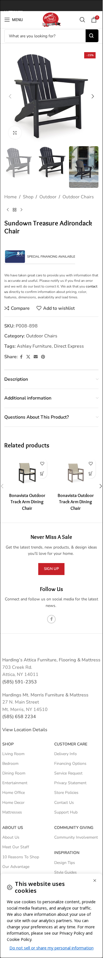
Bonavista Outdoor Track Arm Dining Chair (27, 502)
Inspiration (66, 852)
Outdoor (47, 197)
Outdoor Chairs (78, 197)
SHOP (8, 744)
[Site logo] (51, 19)
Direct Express (69, 346)
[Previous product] (7, 210)
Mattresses (12, 812)
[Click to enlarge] (15, 132)
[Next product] (21, 210)
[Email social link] (35, 357)
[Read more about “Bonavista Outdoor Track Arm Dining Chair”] (42, 473)
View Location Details (25, 730)
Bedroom (10, 763)
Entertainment (14, 783)
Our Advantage (15, 866)
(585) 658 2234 (19, 717)
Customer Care (70, 744)
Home (10, 197)
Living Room (13, 754)
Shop (28, 197)
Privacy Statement (70, 783)
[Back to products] (14, 210)
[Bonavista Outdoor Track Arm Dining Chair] (27, 473)
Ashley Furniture (34, 346)
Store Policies (66, 792)
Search (92, 35)
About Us (12, 827)
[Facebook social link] (21, 357)
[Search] (82, 19)
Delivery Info (65, 754)
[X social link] (28, 357)
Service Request (68, 773)
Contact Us (64, 802)
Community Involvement (76, 837)
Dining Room (13, 773)
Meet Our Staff (15, 847)
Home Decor (13, 802)
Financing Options (70, 763)
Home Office (13, 792)
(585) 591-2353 (19, 682)
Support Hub (66, 812)
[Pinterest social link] (43, 357)
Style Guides (65, 872)
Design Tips (64, 862)
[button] (10, 96)
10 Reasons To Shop (20, 857)
